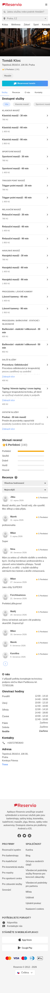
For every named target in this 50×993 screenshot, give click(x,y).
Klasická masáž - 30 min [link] (14, 115)
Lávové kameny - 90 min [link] (15, 308)
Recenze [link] (16, 92)
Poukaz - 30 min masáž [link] (14, 417)
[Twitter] (24, 835)
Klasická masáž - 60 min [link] (14, 127)
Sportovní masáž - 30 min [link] (15, 156)
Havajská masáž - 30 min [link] (15, 255)
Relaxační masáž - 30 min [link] (15, 214)
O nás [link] (27, 92)
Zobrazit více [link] (8, 376)
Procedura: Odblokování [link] (15, 365)
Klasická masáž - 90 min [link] (14, 139)
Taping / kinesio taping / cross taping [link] (21, 388)
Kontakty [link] (38, 92)
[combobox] (25, 18)
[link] (4, 24)
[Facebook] (19, 835)
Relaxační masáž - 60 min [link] (15, 226)
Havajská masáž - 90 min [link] (15, 279)
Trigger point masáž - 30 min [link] (17, 185)
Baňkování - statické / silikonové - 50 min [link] (21, 346)
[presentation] (46, 4)
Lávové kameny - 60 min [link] (15, 296)
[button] (25, 83)
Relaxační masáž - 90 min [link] (15, 238)
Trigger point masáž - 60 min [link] (17, 197)
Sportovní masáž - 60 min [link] (15, 168)
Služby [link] (5, 92)
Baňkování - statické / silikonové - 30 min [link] (21, 331)
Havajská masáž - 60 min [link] (15, 267)
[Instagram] (29, 835)
